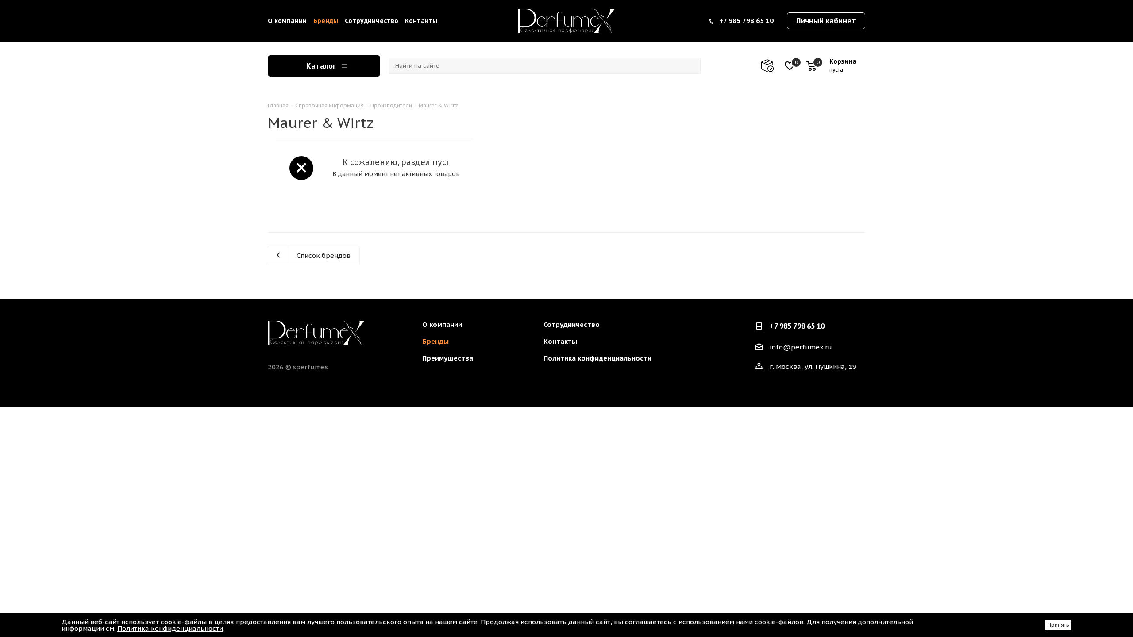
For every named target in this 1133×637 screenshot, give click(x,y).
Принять (1058, 625)
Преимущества (447, 358)
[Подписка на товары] (771, 65)
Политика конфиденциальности (597, 358)
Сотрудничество (371, 21)
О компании (287, 21)
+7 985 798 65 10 (746, 20)
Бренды (325, 21)
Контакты (421, 21)
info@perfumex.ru (801, 347)
